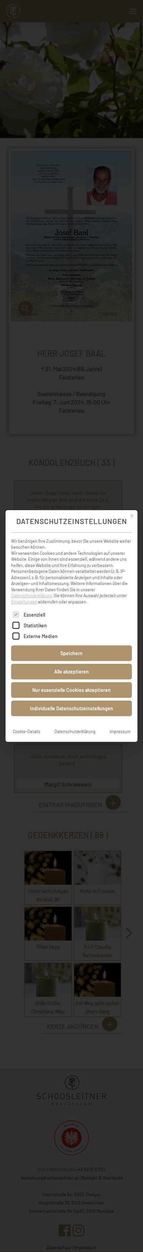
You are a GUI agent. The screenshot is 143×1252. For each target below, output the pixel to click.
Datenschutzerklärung (31, 595)
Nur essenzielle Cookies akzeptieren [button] (71, 690)
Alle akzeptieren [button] (71, 672)
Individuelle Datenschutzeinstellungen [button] (71, 708)
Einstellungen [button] (24, 601)
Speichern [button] (71, 653)
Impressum (120, 731)
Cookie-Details (26, 731)
